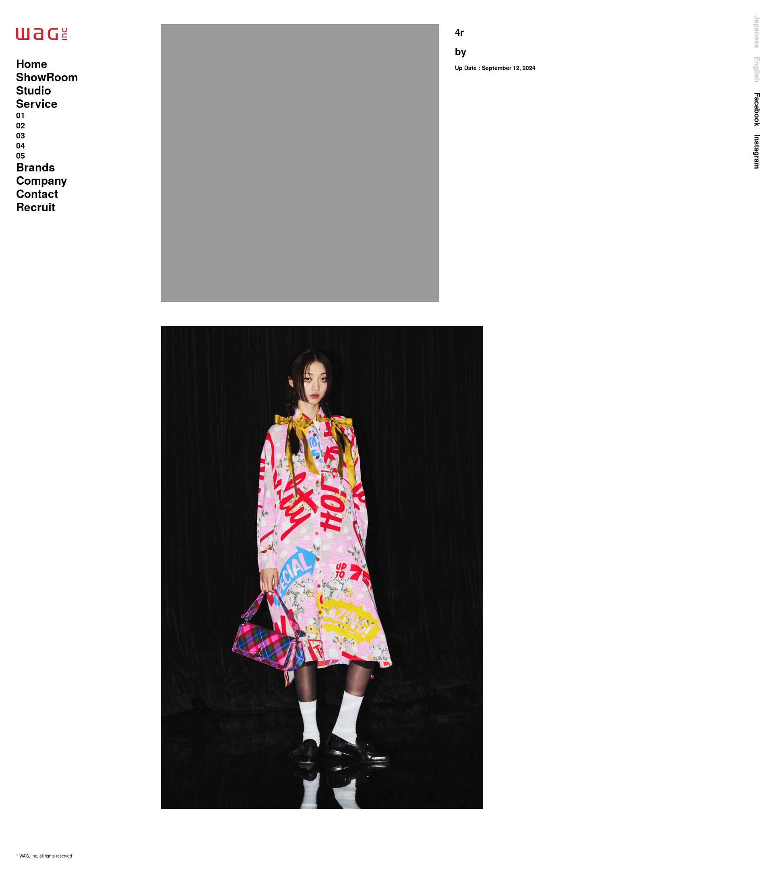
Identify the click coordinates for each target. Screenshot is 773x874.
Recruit (35, 206)
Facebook (757, 109)
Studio (33, 90)
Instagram (757, 151)
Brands (35, 167)
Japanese (757, 31)
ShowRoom (47, 76)
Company (41, 180)
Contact (37, 193)
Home (32, 63)
